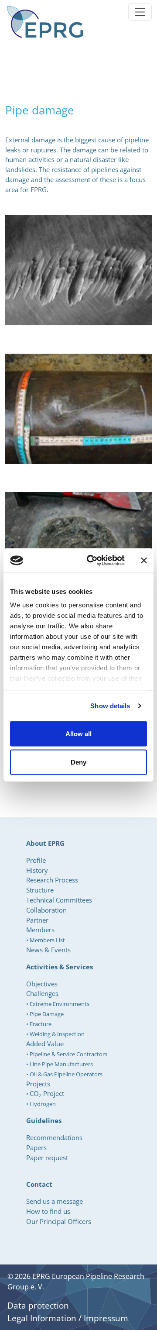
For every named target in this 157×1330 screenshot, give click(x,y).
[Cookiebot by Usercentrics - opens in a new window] (92, 560)
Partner (37, 920)
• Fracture (38, 1024)
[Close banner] (144, 560)
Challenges (42, 993)
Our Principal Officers (58, 1221)
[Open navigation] (140, 12)
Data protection (38, 1305)
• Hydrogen (41, 1104)
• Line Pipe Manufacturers (59, 1064)
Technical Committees (59, 900)
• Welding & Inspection (55, 1034)
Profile (36, 860)
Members (40, 929)
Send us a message (54, 1201)
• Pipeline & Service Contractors (66, 1054)
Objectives (42, 983)
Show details (110, 706)
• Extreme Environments (57, 1004)
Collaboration (46, 910)
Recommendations (54, 1137)
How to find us (48, 1211)
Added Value (45, 1043)
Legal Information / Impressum (67, 1318)
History (37, 870)
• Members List (45, 940)
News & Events (48, 949)
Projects (38, 1083)
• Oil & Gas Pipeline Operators (64, 1074)
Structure (40, 890)
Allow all (78, 733)
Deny (78, 762)
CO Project (47, 1093)
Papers (36, 1147)
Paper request (47, 1157)
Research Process (52, 879)
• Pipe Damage (45, 1014)
